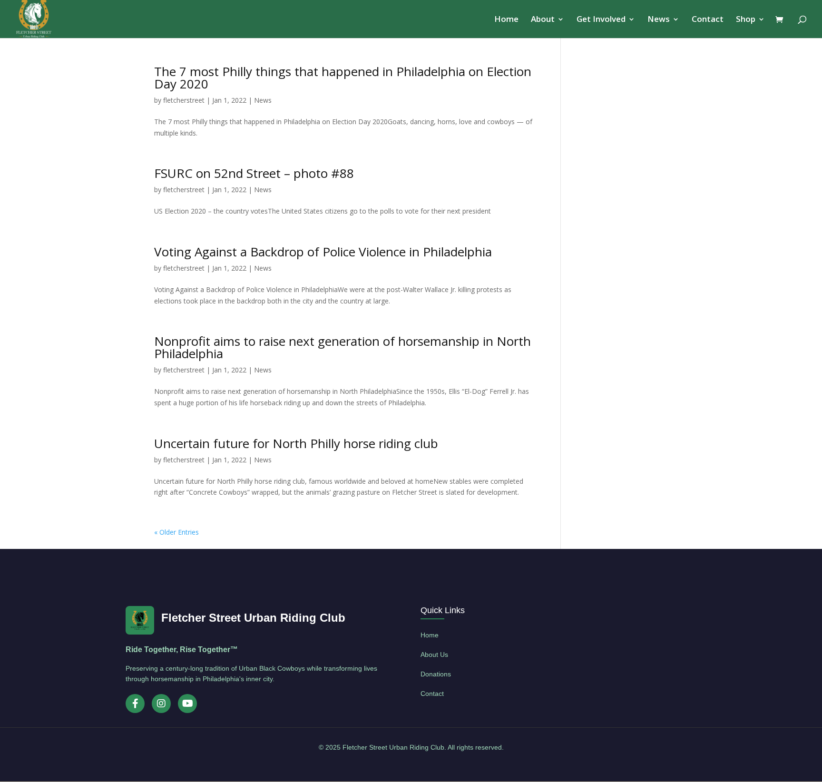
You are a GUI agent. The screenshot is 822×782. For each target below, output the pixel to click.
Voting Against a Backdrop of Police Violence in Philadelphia (323, 251)
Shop (745, 20)
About (543, 20)
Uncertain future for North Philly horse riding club (296, 443)
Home (506, 20)
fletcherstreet (184, 100)
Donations (436, 674)
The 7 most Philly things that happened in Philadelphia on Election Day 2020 (342, 77)
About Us (434, 654)
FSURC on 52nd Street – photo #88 (254, 173)
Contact (708, 20)
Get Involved (601, 20)
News (658, 20)
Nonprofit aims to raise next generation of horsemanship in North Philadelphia (342, 347)
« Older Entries (176, 532)
